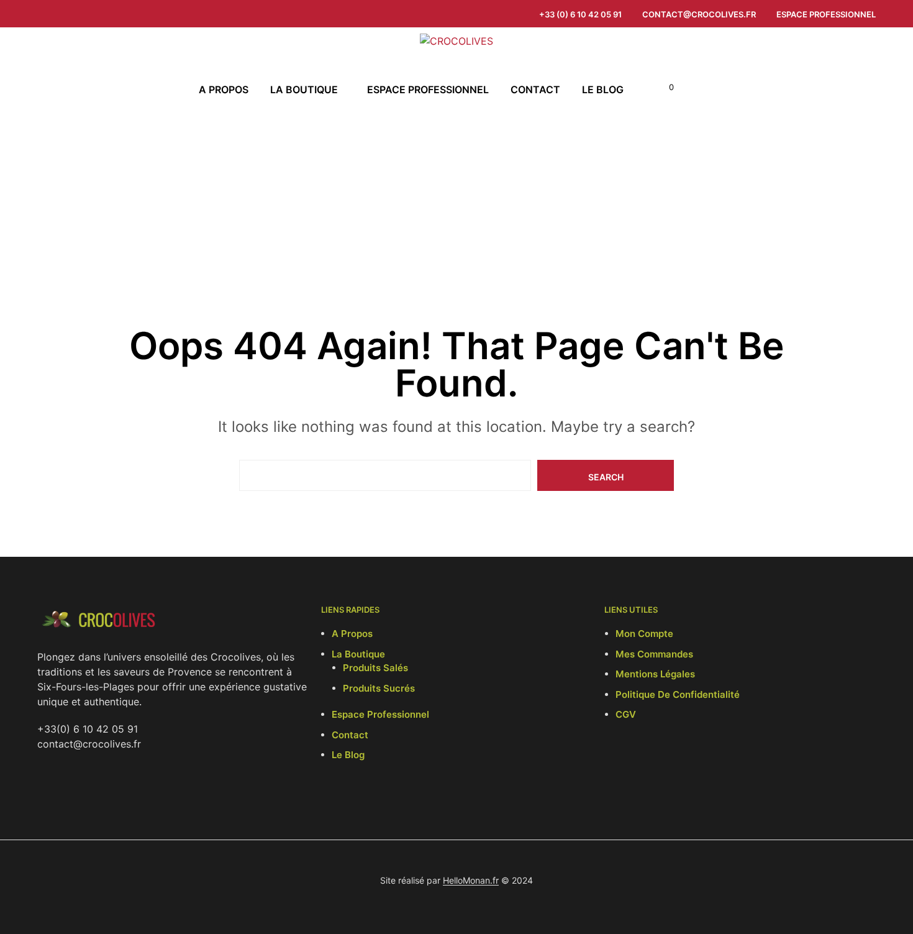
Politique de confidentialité (677, 694)
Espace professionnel (826, 14)
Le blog (603, 89)
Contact (535, 89)
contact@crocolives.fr (699, 14)
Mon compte (644, 633)
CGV (625, 714)
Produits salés (375, 668)
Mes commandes (654, 654)
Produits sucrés (379, 688)
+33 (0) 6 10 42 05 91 (580, 14)
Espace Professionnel (380, 714)
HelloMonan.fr (471, 881)
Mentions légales (655, 674)
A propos (223, 89)
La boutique (304, 89)
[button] (664, 87)
